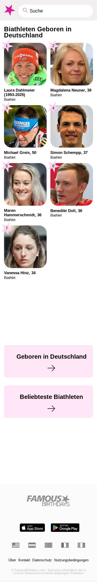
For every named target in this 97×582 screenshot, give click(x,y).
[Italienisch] (81, 545)
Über (12, 560)
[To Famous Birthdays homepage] (9, 10)
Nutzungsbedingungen (71, 560)
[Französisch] (65, 545)
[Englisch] (16, 545)
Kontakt (24, 560)
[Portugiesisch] (48, 545)
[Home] (49, 500)
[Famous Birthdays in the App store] (32, 527)
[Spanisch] (32, 545)
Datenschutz (42, 560)
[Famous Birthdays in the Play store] (65, 527)
